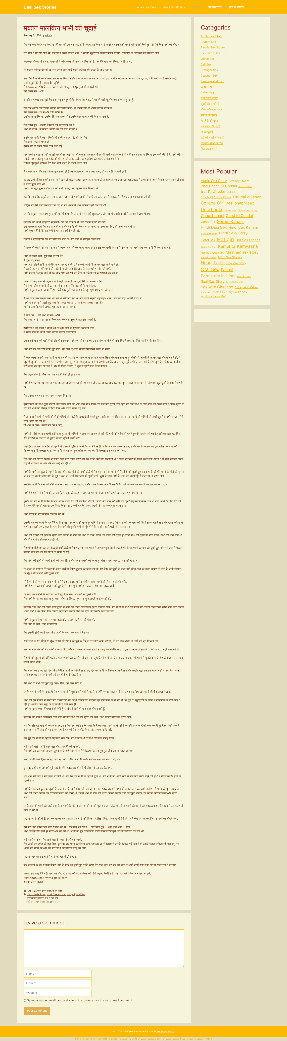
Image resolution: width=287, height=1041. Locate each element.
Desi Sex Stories (40, 7)
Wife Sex (207, 87)
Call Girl (231, 192)
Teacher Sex (209, 75)
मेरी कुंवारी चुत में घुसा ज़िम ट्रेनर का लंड (44, 901)
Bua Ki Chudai (245, 186)
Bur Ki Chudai (213, 191)
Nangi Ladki (213, 262)
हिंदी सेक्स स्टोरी (215, 7)
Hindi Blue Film (85, 1038)
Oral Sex (80, 894)
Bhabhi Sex (208, 41)
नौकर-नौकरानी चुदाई (212, 109)
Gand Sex (208, 222)
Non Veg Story (236, 263)
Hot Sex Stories (248, 240)
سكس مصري (171, 1038)
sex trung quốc (107, 1038)
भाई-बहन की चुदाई (210, 126)
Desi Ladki (211, 209)
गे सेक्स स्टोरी (207, 92)
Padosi (227, 269)
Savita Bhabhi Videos (235, 282)
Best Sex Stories (239, 181)
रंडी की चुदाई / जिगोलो (212, 137)
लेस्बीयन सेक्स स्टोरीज (212, 143)
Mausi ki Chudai (208, 257)
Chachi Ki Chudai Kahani (216, 197)
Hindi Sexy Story (233, 233)
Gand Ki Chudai (239, 215)
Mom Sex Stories (230, 257)
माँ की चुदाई (196, 7)
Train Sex (205, 292)
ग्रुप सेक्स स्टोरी (44, 890)
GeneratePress (165, 1031)
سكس (124, 1038)
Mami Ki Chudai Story (212, 252)
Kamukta (226, 246)
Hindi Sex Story (209, 233)
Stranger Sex (209, 70)
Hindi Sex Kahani (56, 894)
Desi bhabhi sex (36, 894)
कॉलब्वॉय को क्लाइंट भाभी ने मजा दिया (42, 898)
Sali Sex (255, 7)
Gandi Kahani (212, 215)
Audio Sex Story (214, 181)
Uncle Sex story (222, 292)
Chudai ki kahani (247, 197)
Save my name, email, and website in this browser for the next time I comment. (80, 1000)
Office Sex (208, 58)
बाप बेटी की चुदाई (209, 120)
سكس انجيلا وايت (192, 1038)
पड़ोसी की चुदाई (209, 115)
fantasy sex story (247, 210)
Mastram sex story (242, 252)
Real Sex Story (213, 281)
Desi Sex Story (230, 210)
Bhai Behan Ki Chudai (219, 186)
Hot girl (71, 894)
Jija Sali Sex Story (208, 247)
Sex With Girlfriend (217, 287)
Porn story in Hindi (218, 275)
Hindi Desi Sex (214, 227)
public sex (244, 276)
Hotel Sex (208, 240)
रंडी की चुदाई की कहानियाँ (213, 296)
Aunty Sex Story (146, 7)
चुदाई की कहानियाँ (236, 7)
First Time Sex (210, 53)
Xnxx (208, 1038)
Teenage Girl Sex (212, 81)
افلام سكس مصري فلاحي (145, 1038)
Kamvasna (247, 246)
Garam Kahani (230, 221)
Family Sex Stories (174, 7)
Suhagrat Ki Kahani (246, 287)
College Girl (212, 203)
